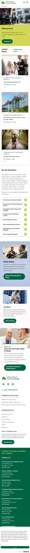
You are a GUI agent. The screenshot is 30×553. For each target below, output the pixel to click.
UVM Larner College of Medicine (11, 402)
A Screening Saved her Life (12, 82)
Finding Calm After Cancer (11, 156)
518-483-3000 (6, 513)
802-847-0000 (6, 467)
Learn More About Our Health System (13, 367)
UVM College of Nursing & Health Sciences (13, 405)
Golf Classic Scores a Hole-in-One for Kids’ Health (14, 118)
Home (5, 6)
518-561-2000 (6, 495)
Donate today (8, 442)
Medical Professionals (8, 422)
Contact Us (7, 41)
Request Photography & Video (13, 276)
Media (3, 424)
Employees (5, 427)
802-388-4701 (6, 522)
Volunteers (5, 417)
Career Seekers (6, 419)
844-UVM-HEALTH (11, 390)
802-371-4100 (6, 485)
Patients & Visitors (7, 414)
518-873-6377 (6, 504)
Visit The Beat (9, 321)
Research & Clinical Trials (9, 399)
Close (15, 547)
